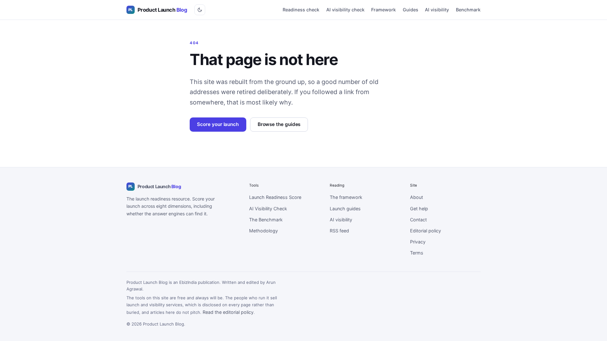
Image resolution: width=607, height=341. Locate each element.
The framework (346, 197)
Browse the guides (279, 124)
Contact (418, 219)
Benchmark (468, 9)
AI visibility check (345, 9)
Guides (410, 9)
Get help (419, 208)
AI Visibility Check (268, 208)
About (416, 197)
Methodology (263, 230)
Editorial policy (425, 230)
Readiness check (301, 9)
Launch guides (345, 208)
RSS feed (339, 230)
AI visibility (437, 9)
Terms (416, 252)
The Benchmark (266, 219)
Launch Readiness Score (275, 197)
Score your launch (218, 124)
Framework (383, 9)
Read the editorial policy (228, 312)
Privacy (418, 241)
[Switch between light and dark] (199, 9)
